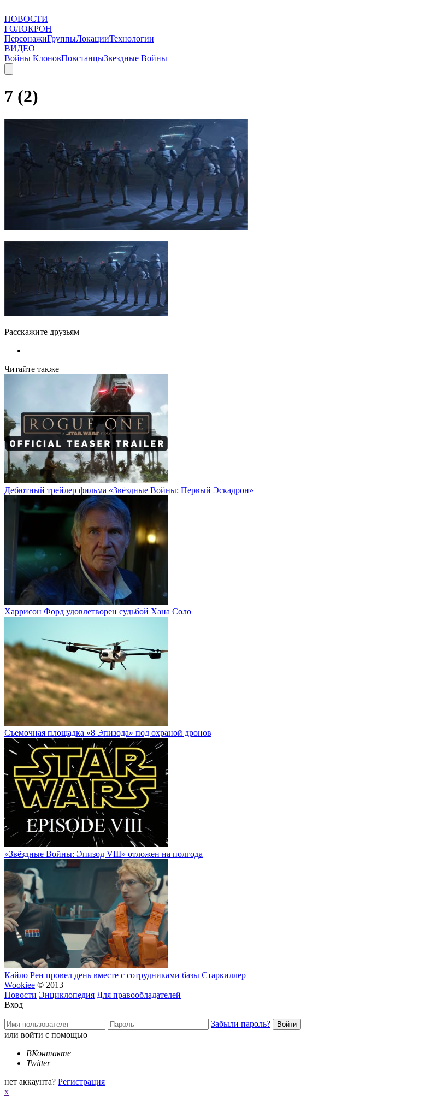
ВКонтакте (48, 1053)
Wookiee (19, 985)
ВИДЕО (19, 48)
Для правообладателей (139, 994)
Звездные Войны (135, 58)
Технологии (131, 38)
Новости (20, 994)
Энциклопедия (67, 994)
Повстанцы (82, 58)
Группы (61, 38)
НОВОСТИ (26, 18)
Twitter (38, 1063)
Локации (92, 38)
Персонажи (25, 38)
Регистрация (81, 1081)
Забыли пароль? (240, 1023)
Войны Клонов (32, 58)
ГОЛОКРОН (28, 28)
